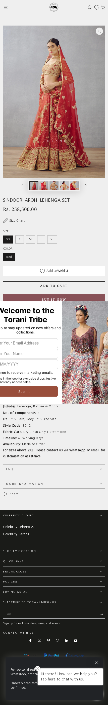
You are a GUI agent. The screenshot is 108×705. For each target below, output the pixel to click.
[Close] (96, 662)
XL (52, 239)
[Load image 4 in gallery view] (64, 185)
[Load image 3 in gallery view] (53, 185)
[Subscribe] (102, 614)
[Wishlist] (96, 7)
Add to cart (54, 286)
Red (9, 256)
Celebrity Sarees (16, 534)
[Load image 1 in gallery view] (33, 185)
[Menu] (6, 7)
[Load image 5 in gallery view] (74, 185)
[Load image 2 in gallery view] (43, 185)
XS (8, 239)
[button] (89, 7)
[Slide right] (85, 185)
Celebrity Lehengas (18, 526)
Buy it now (54, 299)
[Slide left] (22, 185)
